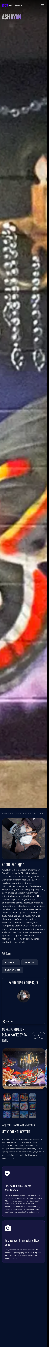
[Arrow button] (35, 1035)
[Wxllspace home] (12, 5)
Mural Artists (23, 813)
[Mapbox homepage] (8, 1021)
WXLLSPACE (7, 813)
